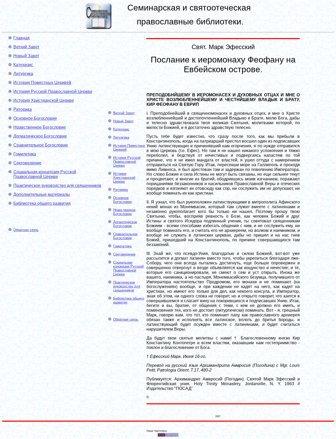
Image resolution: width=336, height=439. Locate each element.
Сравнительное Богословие (40, 145)
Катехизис (23, 64)
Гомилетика (24, 154)
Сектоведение (27, 163)
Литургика (23, 73)
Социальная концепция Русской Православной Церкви (44, 174)
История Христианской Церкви (43, 100)
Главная (21, 38)
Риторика (22, 109)
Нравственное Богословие (39, 127)
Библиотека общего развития (42, 203)
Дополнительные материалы (41, 194)
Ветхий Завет (26, 47)
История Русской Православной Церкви (52, 91)
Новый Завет (26, 56)
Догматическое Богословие (40, 136)
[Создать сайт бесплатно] (168, 435)
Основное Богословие (35, 118)
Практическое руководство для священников (57, 185)
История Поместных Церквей (42, 82)
